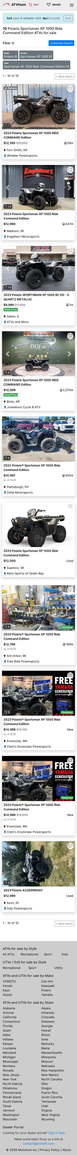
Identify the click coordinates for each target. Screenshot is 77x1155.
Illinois (45, 1035)
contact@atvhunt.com (38, 1143)
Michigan (9, 1057)
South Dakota (12, 1101)
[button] (7, 106)
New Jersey (11, 1075)
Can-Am (47, 981)
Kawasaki (48, 986)
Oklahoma (10, 1088)
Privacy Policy (50, 1150)
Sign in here (56, 1133)
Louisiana (9, 1048)
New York (10, 1079)
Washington (11, 1115)
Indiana (8, 1039)
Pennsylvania (12, 1092)
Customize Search (61, 43)
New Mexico (50, 1075)
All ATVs (8, 954)
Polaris (46, 990)
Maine (45, 1048)
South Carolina (51, 1097)
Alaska (46, 1008)
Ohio (44, 1084)
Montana (9, 1066)
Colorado (48, 1017)
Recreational (29, 954)
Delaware (48, 1021)
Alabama (9, 1008)
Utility (58, 968)
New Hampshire (52, 1070)
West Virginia (50, 1115)
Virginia (46, 1110)
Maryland (9, 1052)
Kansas (8, 1044)
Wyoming (48, 1119)
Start (68, 18)
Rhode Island (12, 1097)
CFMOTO (9, 981)
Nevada (8, 1070)
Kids (65, 954)
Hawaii (46, 1030)
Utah (44, 1106)
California (9, 1017)
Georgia (47, 1026)
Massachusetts (51, 1052)
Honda (7, 986)
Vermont (9, 1110)
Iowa (44, 1039)
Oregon (46, 1088)
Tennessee (48, 1101)
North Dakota (12, 1084)
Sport (48, 954)
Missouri (47, 1061)
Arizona (8, 1012)
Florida (8, 1026)
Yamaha (47, 994)
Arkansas (47, 1012)
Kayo (6, 990)
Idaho (7, 1035)
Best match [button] (65, 76)
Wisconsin (10, 1119)
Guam (7, 1030)
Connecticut (11, 1021)
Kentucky (47, 1044)
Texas (7, 1106)
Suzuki (7, 994)
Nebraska (48, 1066)
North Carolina (51, 1079)
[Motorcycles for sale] (30, 4)
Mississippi (10, 1061)
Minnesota (48, 1057)
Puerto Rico (49, 1092)
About (66, 1150)
